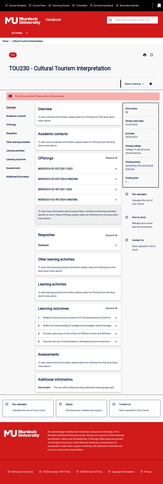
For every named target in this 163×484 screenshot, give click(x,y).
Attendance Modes (129, 5)
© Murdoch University (22, 472)
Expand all (111, 158)
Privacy (148, 472)
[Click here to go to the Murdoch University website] (22, 21)
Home (6, 41)
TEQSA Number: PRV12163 (56, 472)
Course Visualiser (17, 5)
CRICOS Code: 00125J (91, 472)
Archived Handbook (103, 5)
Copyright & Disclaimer (123, 472)
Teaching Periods (61, 5)
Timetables (81, 5)
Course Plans (39, 5)
